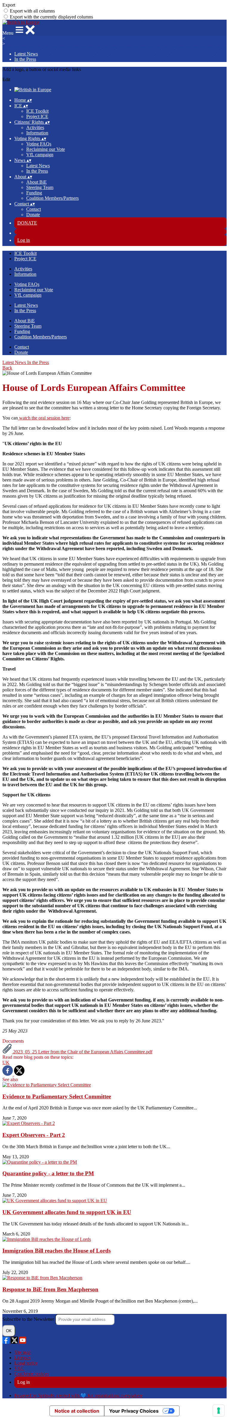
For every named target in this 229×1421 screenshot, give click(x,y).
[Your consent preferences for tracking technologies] (218, 1410)
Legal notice (26, 1363)
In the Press (25, 59)
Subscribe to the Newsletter (28, 1319)
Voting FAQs (38, 143)
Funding (34, 192)
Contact (33, 209)
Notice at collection (77, 1411)
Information (37, 132)
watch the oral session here (43, 417)
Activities (35, 127)
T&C (19, 1368)
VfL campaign (39, 154)
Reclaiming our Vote (45, 149)
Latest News (26, 53)
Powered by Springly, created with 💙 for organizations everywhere (78, 1395)
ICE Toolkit (37, 111)
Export (8, 4)
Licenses (22, 1357)
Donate (33, 214)
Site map (22, 1352)
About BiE (36, 182)
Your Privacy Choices (134, 1411)
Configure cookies (31, 1373)
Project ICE (37, 116)
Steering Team (39, 187)
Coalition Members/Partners (52, 198)
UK (6, 1062)
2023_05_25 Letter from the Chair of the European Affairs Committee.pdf (82, 1051)
